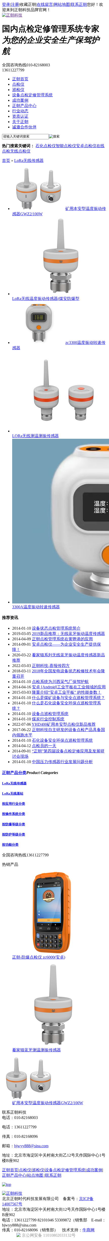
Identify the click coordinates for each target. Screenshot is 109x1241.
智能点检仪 (66, 146)
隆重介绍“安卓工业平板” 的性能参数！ (66, 692)
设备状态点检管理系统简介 (56, 628)
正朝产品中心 (24, 105)
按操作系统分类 (13, 814)
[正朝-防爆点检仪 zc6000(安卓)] (52, 952)
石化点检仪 (45, 146)
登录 (6, 4)
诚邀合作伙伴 (24, 127)
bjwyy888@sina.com (31, 1146)
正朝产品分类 (14, 772)
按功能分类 (10, 844)
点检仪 (18, 84)
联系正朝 (79, 4)
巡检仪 (18, 89)
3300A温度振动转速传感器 (36, 607)
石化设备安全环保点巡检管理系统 (62, 740)
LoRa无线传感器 (29, 160)
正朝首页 (20, 79)
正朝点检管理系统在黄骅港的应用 (62, 639)
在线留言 (45, 4)
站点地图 (35, 1175)
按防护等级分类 (13, 834)
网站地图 (62, 4)
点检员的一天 (44, 746)
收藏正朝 (28, 4)
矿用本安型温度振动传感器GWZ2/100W (47, 1103)
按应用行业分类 (13, 804)
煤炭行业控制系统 (48, 719)
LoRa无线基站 (12, 793)
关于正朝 (20, 121)
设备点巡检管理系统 (50, 714)
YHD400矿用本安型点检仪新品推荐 (64, 724)
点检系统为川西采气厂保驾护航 (60, 681)
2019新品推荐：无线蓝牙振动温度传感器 (68, 633)
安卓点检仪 (86, 146)
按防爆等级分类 (13, 824)
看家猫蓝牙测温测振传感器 (36, 1050)
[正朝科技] (12, 15)
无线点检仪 (20, 151)
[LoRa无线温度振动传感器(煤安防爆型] (60, 294)
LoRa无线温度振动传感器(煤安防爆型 (45, 298)
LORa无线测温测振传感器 (35, 436)
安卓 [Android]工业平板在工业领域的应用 (69, 687)
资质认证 (20, 116)
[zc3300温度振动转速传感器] (38, 342)
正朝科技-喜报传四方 (51, 665)
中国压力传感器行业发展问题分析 (62, 762)
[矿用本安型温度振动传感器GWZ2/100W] (38, 208)
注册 (15, 4)
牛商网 (88, 1230)
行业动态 (20, 111)
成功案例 (20, 100)
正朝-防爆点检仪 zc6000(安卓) (38, 957)
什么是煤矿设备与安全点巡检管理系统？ (68, 697)
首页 (6, 160)
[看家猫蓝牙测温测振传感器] (52, 1045)
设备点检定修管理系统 (32, 95)
